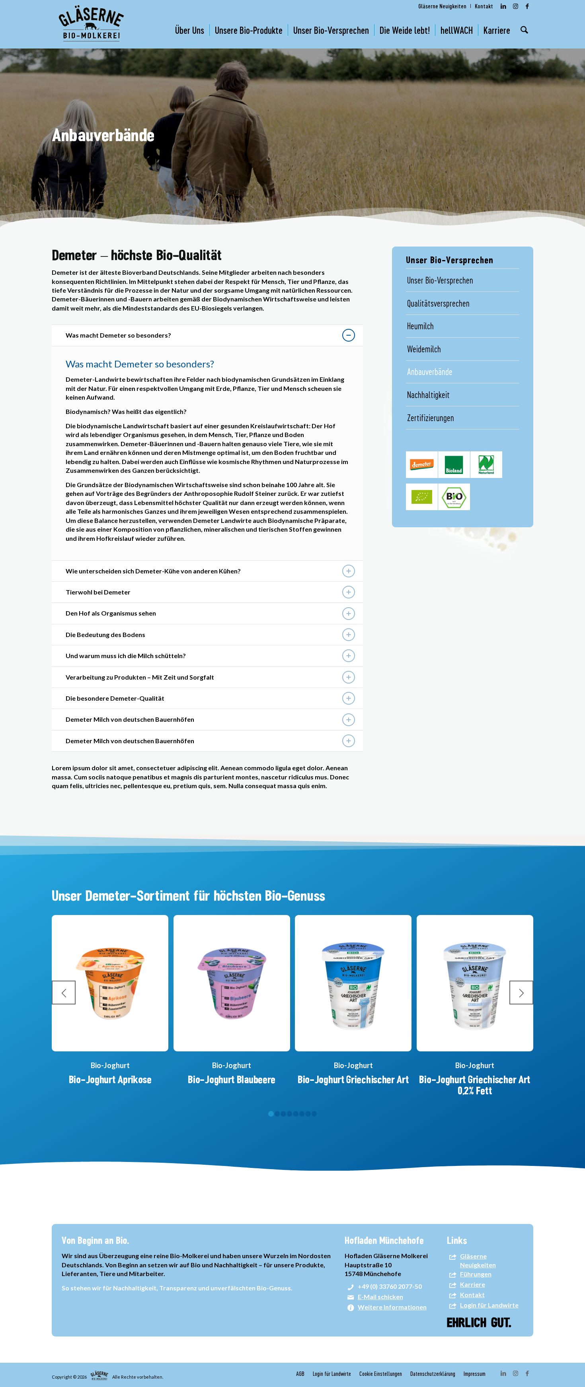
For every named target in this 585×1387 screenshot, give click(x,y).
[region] (207, 453)
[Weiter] (521, 992)
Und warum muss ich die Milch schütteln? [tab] (126, 655)
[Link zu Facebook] (527, 6)
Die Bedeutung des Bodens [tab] (105, 634)
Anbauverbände (429, 371)
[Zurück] (64, 992)
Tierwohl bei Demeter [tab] (98, 592)
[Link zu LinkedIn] (503, 6)
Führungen (475, 1274)
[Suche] (524, 30)
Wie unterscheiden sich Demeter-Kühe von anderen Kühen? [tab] (153, 571)
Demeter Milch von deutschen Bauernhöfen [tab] (130, 719)
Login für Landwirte (489, 1305)
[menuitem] (442, 6)
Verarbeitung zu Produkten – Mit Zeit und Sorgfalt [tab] (140, 677)
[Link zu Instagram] (515, 6)
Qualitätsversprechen (438, 303)
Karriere (472, 1284)
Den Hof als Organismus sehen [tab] (111, 613)
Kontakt (472, 1295)
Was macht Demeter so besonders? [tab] (118, 335)
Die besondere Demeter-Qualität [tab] (115, 698)
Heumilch (420, 326)
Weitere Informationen (392, 1307)
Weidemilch (424, 349)
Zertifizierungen (430, 417)
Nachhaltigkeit (428, 394)
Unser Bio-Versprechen (440, 280)
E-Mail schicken (380, 1297)
